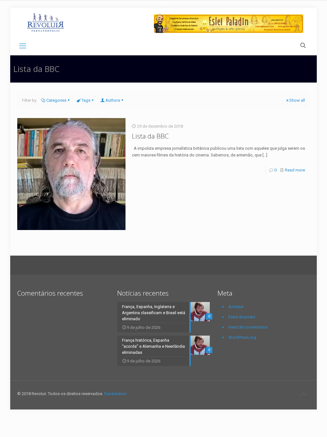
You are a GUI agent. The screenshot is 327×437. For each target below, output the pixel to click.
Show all (297, 100)
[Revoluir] (45, 22)
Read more (295, 170)
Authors (112, 100)
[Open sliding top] (163, 7)
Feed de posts (241, 316)
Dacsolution (115, 393)
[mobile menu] (22, 46)
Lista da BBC (150, 135)
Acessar (236, 306)
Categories (56, 100)
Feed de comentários (248, 327)
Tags (85, 100)
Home (273, 68)
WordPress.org (242, 337)
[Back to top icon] (303, 394)
